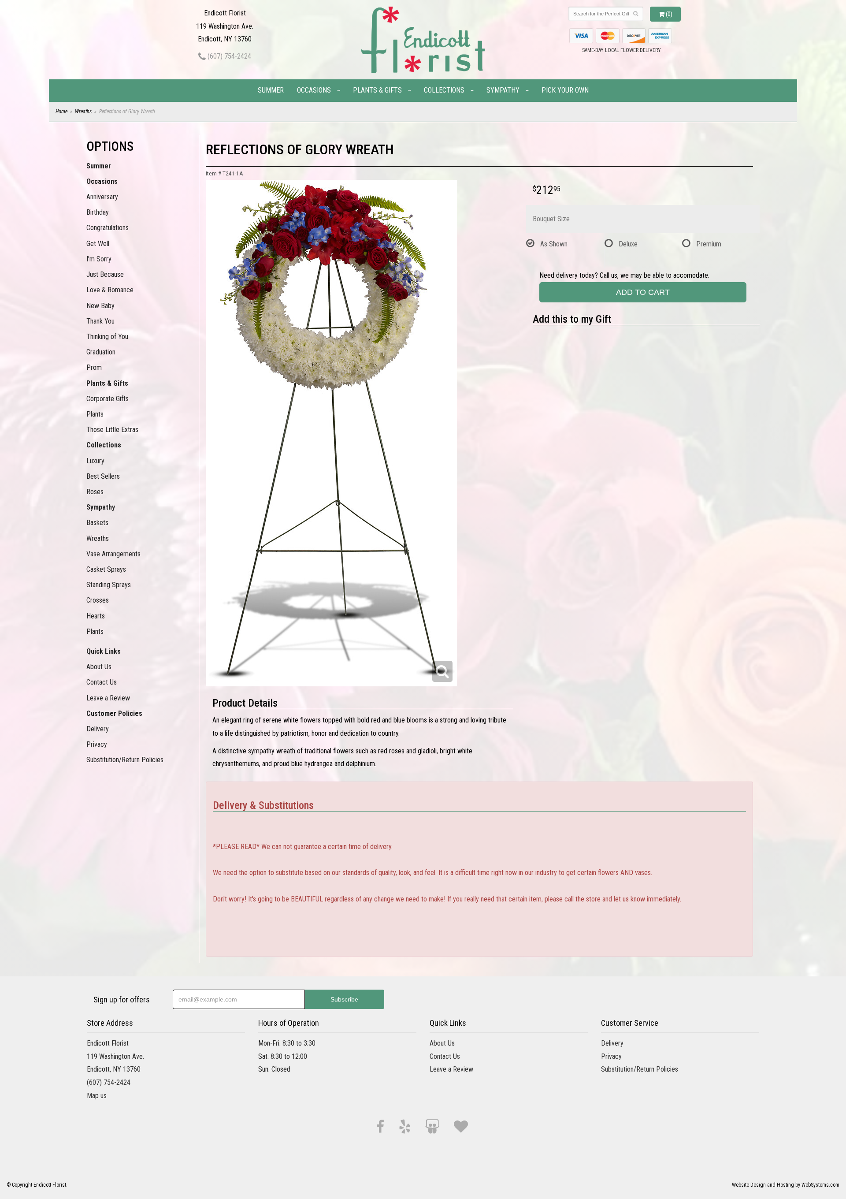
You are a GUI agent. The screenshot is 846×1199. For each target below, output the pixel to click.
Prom (94, 367)
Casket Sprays (106, 569)
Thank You (100, 321)
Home (61, 111)
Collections (444, 90)
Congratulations (107, 227)
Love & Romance (110, 290)
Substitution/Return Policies (124, 760)
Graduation (100, 352)
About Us (98, 667)
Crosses (97, 600)
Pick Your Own (565, 90)
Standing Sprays (108, 585)
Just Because (105, 274)
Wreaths (83, 111)
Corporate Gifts (107, 399)
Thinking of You (107, 336)
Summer (271, 90)
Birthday (97, 212)
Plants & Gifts (377, 90)
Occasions (314, 90)
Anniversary (102, 197)
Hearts (95, 616)
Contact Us (101, 682)
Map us (97, 1095)
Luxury (95, 461)
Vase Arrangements (113, 554)
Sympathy (502, 90)
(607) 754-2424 (228, 56)
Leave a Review (108, 698)
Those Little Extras (112, 429)
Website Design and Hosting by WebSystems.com (785, 1185)
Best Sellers (103, 476)
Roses (95, 492)
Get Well (97, 243)
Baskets (97, 522)
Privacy (96, 744)
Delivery (97, 729)
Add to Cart (643, 292)
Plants (95, 414)
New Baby (100, 306)
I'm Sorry (98, 259)
